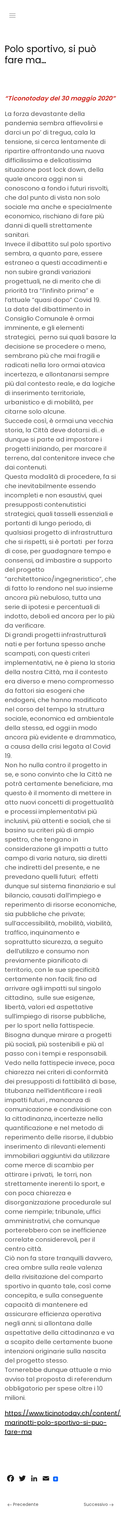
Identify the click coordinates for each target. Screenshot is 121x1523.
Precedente (25, 1504)
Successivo (96, 1504)
